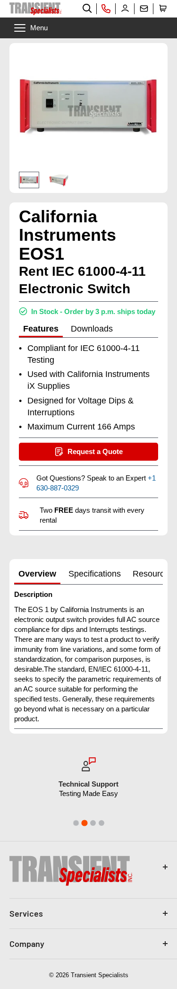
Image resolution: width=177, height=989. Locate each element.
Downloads (92, 328)
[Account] (125, 8)
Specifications (94, 573)
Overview (37, 573)
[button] (163, 8)
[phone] (106, 8)
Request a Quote (95, 451)
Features (41, 328)
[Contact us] (144, 8)
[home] (35, 8)
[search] (87, 8)
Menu (39, 28)
